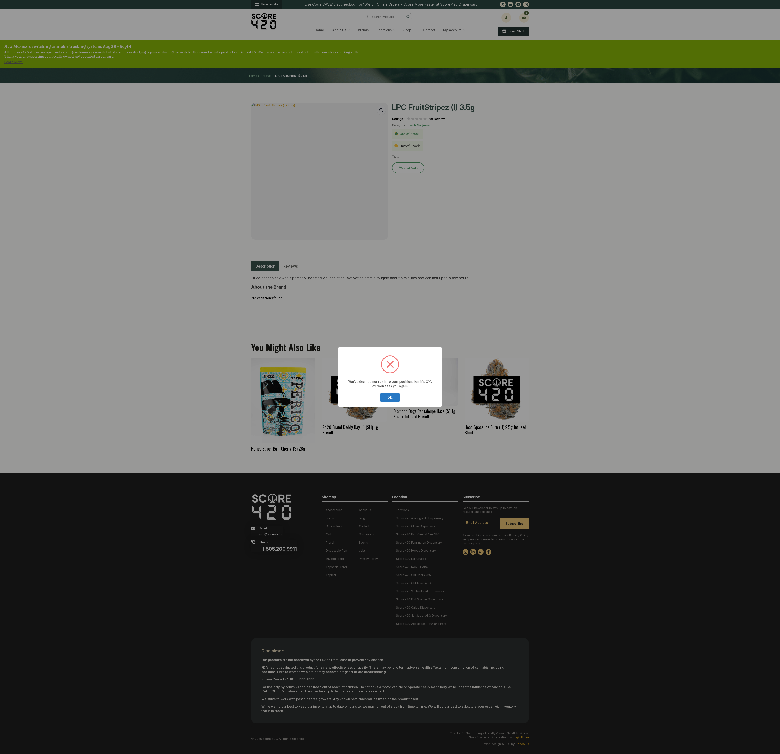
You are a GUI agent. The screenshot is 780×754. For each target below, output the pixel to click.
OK (390, 397)
